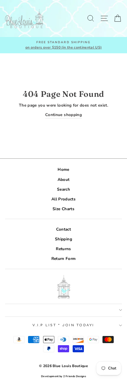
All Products (63, 199)
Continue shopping (63, 115)
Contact (63, 229)
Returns (63, 249)
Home (63, 169)
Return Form (63, 258)
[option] (63, 45)
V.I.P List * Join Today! (63, 325)
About (64, 179)
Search (63, 189)
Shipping (63, 239)
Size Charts (63, 209)
